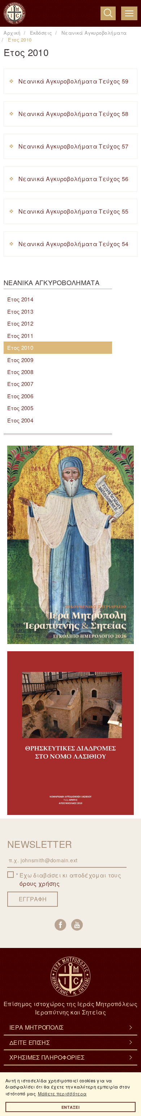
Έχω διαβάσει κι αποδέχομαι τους (70, 879)
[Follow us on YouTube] (77, 925)
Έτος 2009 (20, 360)
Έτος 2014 (20, 299)
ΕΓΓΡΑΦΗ (33, 899)
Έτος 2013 (20, 311)
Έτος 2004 (20, 420)
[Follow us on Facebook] (60, 925)
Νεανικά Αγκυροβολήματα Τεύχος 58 (73, 114)
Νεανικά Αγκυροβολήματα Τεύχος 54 (73, 244)
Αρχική (12, 32)
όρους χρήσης (40, 883)
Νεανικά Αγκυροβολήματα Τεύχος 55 (73, 211)
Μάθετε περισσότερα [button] (62, 1093)
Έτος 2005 (20, 408)
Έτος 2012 (20, 323)
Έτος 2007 (20, 383)
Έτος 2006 (20, 396)
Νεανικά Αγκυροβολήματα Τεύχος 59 (73, 81)
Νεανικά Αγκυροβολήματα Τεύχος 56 (73, 179)
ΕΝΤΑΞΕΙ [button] (70, 1107)
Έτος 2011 (20, 335)
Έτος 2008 (20, 371)
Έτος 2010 (20, 347)
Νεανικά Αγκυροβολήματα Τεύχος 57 (73, 146)
